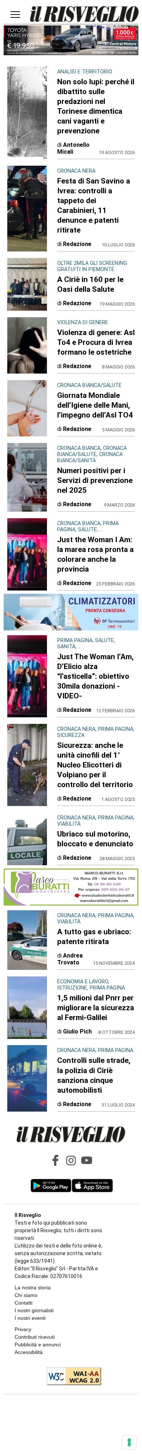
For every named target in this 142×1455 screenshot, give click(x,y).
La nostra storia (33, 1287)
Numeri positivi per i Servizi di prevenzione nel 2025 (95, 480)
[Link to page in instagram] (71, 1160)
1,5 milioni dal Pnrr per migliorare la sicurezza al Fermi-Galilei (95, 1007)
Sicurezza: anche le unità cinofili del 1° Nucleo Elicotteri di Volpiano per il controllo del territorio (95, 765)
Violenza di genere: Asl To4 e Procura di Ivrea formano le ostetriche (96, 342)
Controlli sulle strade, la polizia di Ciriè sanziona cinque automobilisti (93, 1075)
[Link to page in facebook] (55, 1160)
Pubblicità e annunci (38, 1344)
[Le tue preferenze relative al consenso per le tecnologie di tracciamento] (129, 1442)
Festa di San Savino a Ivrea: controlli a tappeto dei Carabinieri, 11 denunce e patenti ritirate (93, 205)
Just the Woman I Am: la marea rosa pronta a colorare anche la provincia (95, 554)
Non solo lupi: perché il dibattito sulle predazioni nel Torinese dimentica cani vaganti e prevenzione (95, 106)
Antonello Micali (73, 148)
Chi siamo (26, 1295)
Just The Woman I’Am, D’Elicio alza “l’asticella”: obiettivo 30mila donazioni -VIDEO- (95, 676)
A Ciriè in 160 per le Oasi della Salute (90, 284)
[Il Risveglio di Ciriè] (84, 15)
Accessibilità (29, 1352)
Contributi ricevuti (35, 1337)
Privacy (23, 1329)
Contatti (23, 1303)
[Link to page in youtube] (86, 1160)
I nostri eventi (30, 1318)
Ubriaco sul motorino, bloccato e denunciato (95, 839)
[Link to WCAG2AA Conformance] (71, 1377)
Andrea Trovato (70, 959)
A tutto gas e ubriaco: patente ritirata (94, 936)
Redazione (77, 244)
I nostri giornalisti (34, 1310)
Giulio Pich (77, 1031)
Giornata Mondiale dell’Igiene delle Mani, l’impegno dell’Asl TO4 (95, 405)
